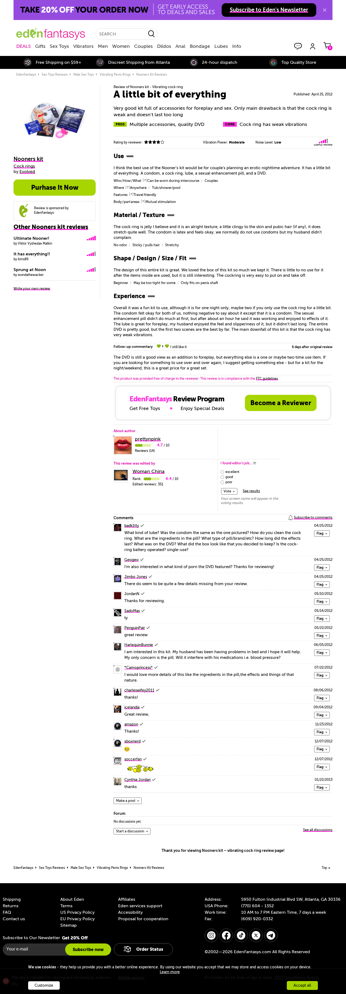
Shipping (12, 899)
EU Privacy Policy (77, 918)
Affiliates (126, 899)
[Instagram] (211, 935)
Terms (66, 905)
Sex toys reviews (55, 74)
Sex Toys (59, 46)
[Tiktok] (241, 935)
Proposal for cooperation (143, 918)
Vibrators (83, 46)
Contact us (14, 918)
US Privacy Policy (77, 912)
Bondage (200, 46)
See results (251, 491)
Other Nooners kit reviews (51, 227)
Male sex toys (83, 74)
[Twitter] (256, 935)
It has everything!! (32, 254)
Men (103, 46)
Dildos (164, 46)
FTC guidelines (267, 379)
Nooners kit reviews (151, 74)
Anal (180, 46)
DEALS (23, 46)
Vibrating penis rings (115, 74)
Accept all (302, 985)
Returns (10, 905)
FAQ (7, 912)
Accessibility (130, 912)
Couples (143, 46)
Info (236, 46)
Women (121, 46)
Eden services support (140, 905)
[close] (324, 10)
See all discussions (317, 830)
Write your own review (32, 288)
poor (228, 482)
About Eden (72, 899)
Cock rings (24, 166)
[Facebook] (226, 935)
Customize (44, 985)
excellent (232, 472)
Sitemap (68, 925)
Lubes (221, 46)
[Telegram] (271, 935)
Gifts (40, 46)
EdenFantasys (26, 74)
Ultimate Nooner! (31, 238)
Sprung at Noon (30, 269)
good (229, 477)
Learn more (170, 972)
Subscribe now (88, 949)
